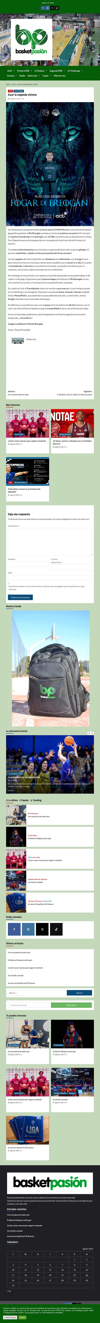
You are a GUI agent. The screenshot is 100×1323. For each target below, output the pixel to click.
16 (87, 1270)
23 (87, 1275)
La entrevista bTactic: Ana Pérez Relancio (27, 777)
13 (50, 1270)
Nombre (12, 559)
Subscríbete (71, 1005)
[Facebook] (43, 8)
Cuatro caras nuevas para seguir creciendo (27, 440)
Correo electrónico (56, 560)
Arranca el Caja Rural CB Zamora (41, 904)
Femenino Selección (34, 879)
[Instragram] (47, 8)
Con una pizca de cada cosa (39, 816)
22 (75, 1275)
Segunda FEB (56, 70)
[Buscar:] (37, 993)
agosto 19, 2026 (14, 495)
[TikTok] (57, 8)
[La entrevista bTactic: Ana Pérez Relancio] (50, 764)
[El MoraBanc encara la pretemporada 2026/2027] (27, 471)
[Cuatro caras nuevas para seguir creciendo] (27, 423)
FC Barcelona (32, 836)
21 (62, 1275)
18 (26, 1275)
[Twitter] (52, 8)
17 (13, 1275)
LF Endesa (39, 70)
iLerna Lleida (19, 434)
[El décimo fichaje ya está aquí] (16, 836)
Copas (45, 75)
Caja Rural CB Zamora (35, 901)
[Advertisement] (50, 367)
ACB (9, 70)
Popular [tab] (24, 800)
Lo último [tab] (13, 800)
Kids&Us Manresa (65, 434)
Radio (22, 75)
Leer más (11, 790)
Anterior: (18, 393)
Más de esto (59, 75)
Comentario (13, 526)
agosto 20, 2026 (59, 447)
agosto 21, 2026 (14, 1151)
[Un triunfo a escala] (16, 880)
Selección (32, 75)
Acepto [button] (22, 1317)
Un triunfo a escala (35, 882)
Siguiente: (74, 393)
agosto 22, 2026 (14, 444)
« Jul (9, 1291)
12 (38, 1270)
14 (62, 1270)
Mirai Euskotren (33, 814)
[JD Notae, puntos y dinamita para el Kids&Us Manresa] (72, 423)
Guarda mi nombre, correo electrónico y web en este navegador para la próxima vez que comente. (47, 588)
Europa (10, 75)
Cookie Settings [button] (10, 1317)
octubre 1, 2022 (15, 99)
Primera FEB (23, 70)
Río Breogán (19, 91)
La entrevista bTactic (16, 774)
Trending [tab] (36, 800)
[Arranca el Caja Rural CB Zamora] (16, 902)
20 (50, 1275)
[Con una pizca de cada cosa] (16, 814)
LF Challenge (74, 70)
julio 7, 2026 (13, 780)
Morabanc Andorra (21, 482)
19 (38, 1275)
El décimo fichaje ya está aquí (39, 838)
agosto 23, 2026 (14, 1055)
